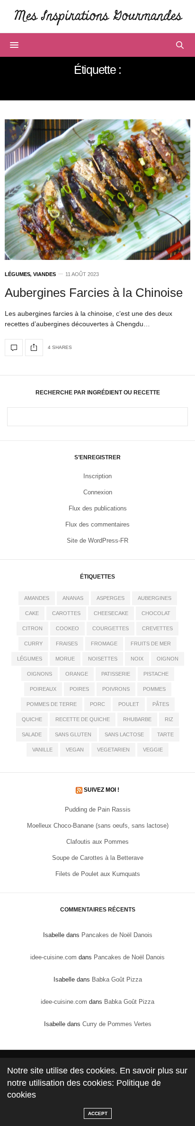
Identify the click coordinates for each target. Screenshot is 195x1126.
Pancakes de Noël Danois (116, 934)
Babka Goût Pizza (117, 979)
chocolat (156, 613)
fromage (104, 643)
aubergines (154, 598)
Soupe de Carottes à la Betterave (97, 857)
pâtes (160, 704)
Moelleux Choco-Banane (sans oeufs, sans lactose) (97, 825)
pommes (154, 689)
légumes (29, 658)
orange (76, 674)
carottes (66, 613)
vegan (75, 749)
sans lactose (124, 734)
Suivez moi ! (101, 789)
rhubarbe (137, 719)
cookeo (67, 628)
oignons (39, 674)
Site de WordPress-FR (97, 540)
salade (32, 734)
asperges (110, 598)
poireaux (43, 689)
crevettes (157, 628)
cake (32, 613)
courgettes (110, 628)
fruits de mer (151, 643)
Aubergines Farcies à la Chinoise (94, 293)
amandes (36, 598)
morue (65, 658)
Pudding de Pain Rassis (98, 809)
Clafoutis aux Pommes (97, 841)
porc (97, 704)
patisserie (115, 674)
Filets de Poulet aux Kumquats (97, 873)
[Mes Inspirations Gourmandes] (97, 16)
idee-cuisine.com (53, 957)
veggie (153, 749)
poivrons (116, 689)
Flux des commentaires (97, 524)
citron (32, 628)
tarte (165, 734)
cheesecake (111, 613)
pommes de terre (52, 704)
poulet (128, 704)
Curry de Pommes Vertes (116, 1024)
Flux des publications (98, 508)
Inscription (97, 476)
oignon (167, 658)
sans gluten (73, 734)
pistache (155, 674)
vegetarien (113, 749)
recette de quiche (82, 719)
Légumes (17, 274)
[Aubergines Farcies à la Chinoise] (97, 189)
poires (79, 689)
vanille (42, 749)
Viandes (44, 274)
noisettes (102, 658)
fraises (67, 643)
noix (137, 658)
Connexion (97, 492)
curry (33, 643)
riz (169, 719)
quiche (32, 719)
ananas (72, 598)
